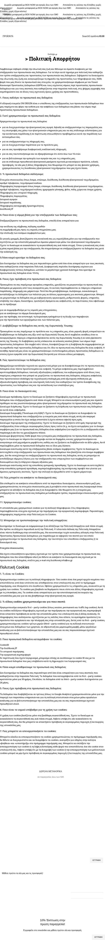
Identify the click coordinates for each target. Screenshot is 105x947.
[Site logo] (52, 36)
